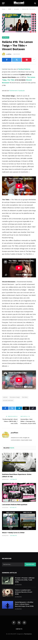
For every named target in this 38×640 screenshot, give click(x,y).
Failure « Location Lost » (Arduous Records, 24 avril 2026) (23, 592)
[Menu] (3, 3)
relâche (5, 397)
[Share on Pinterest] (26, 60)
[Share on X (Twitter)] (16, 60)
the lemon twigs (15, 397)
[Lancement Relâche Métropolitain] (19, 492)
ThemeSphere (28, 634)
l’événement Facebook (17, 91)
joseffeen (8, 54)
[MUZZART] (19, 3)
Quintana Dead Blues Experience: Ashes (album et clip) (16, 475)
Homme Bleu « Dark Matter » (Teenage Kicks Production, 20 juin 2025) (28, 421)
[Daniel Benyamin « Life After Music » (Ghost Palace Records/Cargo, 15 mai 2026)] (7, 605)
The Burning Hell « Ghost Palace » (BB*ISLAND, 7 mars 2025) (10, 421)
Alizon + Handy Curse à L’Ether (13, 533)
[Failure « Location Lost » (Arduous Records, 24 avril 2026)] (7, 593)
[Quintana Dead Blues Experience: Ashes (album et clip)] (19, 462)
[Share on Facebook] (6, 60)
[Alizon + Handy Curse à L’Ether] (19, 520)
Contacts (19, 629)
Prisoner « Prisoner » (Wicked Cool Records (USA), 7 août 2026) (24, 580)
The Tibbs (11, 80)
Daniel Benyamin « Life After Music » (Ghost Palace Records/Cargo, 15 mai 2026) (24, 604)
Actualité (5, 37)
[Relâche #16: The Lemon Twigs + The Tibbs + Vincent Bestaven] (19, 32)
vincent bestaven (8, 400)
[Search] (35, 3)
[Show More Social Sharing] (34, 60)
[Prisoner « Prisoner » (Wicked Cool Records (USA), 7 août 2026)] (7, 580)
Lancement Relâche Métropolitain (14, 504)
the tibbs (25, 397)
